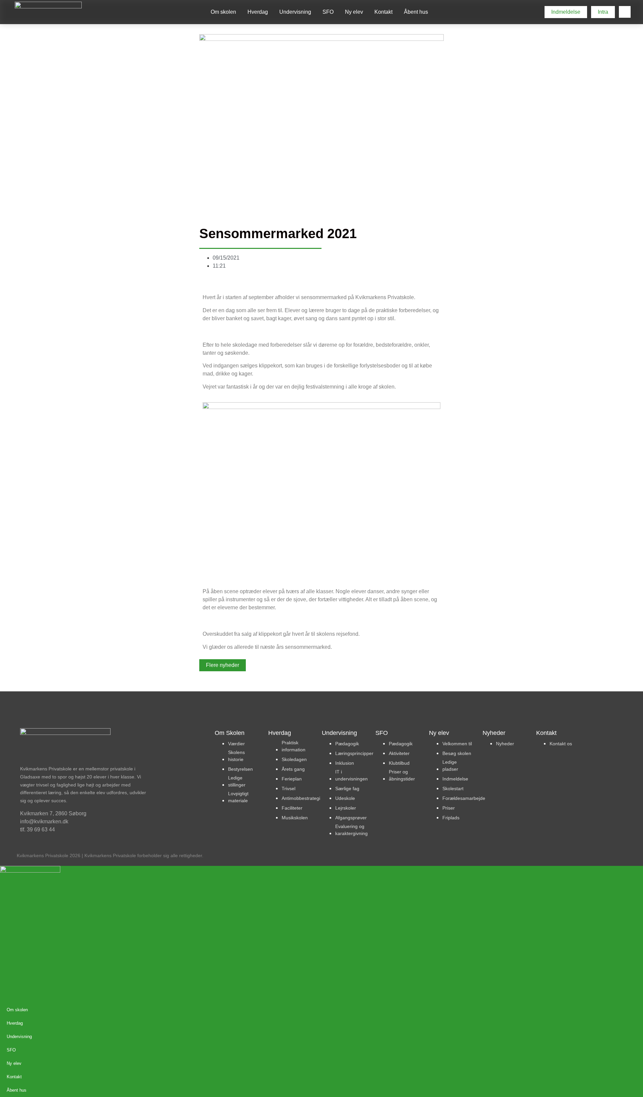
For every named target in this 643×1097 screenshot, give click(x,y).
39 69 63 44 (41, 829)
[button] (625, 12)
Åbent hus (416, 12)
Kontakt (383, 12)
